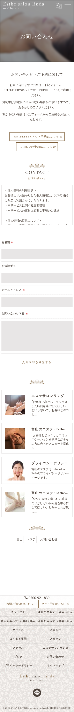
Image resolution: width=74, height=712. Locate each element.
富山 (19, 539)
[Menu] (67, 5)
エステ (31, 539)
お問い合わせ (48, 539)
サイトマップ (55, 665)
